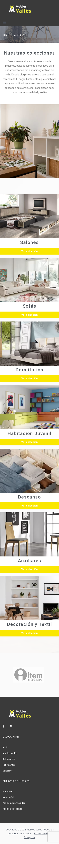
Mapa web (7, 791)
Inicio (5, 747)
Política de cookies (12, 808)
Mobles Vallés (9, 753)
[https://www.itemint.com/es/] (28, 674)
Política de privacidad (13, 803)
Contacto (7, 770)
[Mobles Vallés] (29, 9)
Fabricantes (9, 765)
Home (5, 34)
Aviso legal (8, 797)
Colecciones (8, 759)
